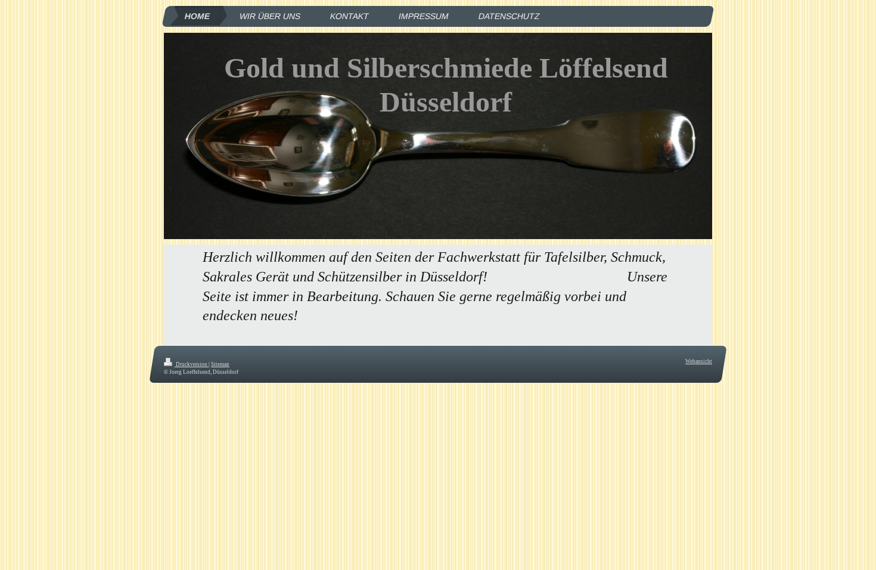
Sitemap (220, 364)
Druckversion (192, 364)
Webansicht (698, 361)
